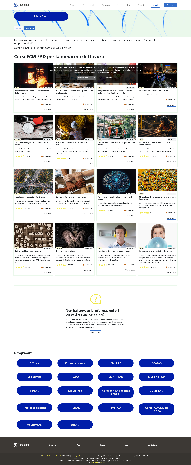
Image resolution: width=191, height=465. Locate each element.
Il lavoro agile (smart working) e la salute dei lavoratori (74, 92)
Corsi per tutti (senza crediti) (116, 392)
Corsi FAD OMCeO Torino (156, 409)
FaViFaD (156, 363)
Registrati (171, 5)
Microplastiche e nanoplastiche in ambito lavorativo (157, 198)
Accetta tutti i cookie (86, 78)
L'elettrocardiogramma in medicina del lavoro (32, 144)
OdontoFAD (34, 424)
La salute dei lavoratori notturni (153, 91)
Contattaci (95, 332)
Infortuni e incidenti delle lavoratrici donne (72, 144)
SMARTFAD (116, 377)
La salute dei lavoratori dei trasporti (31, 197)
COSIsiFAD (156, 390)
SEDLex (34, 363)
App (118, 5)
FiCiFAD (75, 407)
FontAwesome (94, 462)
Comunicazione (75, 363)
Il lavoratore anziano (65, 251)
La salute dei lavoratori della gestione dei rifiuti (116, 144)
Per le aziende (89, 5)
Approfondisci (107, 78)
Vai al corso (47, 109)
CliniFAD (115, 363)
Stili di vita (34, 377)
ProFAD (116, 407)
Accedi (155, 5)
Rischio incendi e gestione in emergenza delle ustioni (32, 92)
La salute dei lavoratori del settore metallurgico (154, 144)
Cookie (81, 456)
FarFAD (34, 390)
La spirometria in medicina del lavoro (155, 251)
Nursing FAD (156, 377)
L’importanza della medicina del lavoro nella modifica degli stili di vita (115, 92)
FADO (75, 377)
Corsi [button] (72, 5)
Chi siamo (106, 5)
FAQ (129, 5)
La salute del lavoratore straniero (71, 197)
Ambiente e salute (35, 407)
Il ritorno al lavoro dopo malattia (29, 251)
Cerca (140, 5)
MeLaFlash (75, 390)
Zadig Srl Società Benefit (52, 456)
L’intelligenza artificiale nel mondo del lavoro (115, 198)
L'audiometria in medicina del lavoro (114, 251)
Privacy (74, 456)
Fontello (102, 462)
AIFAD (75, 424)
